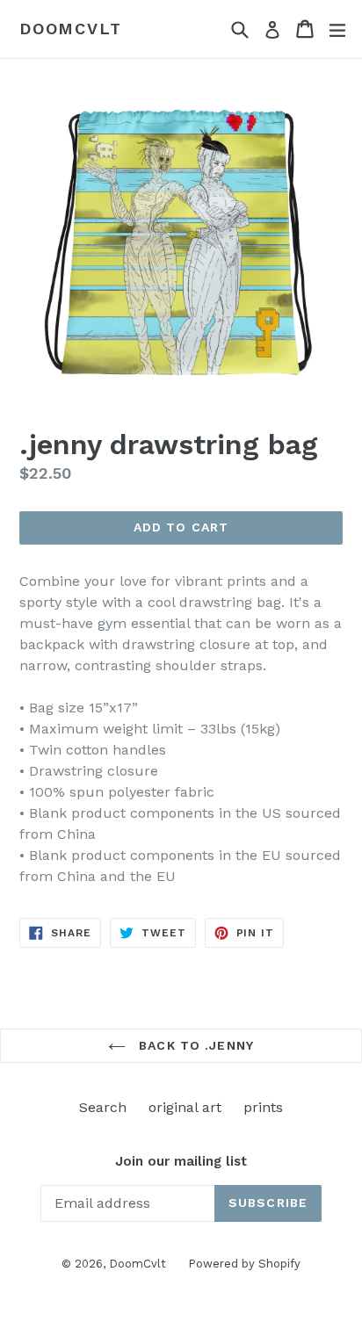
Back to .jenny (194, 1045)
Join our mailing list (181, 1161)
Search (103, 1107)
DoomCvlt (70, 28)
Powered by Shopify (244, 1263)
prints (263, 1107)
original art (184, 1107)
